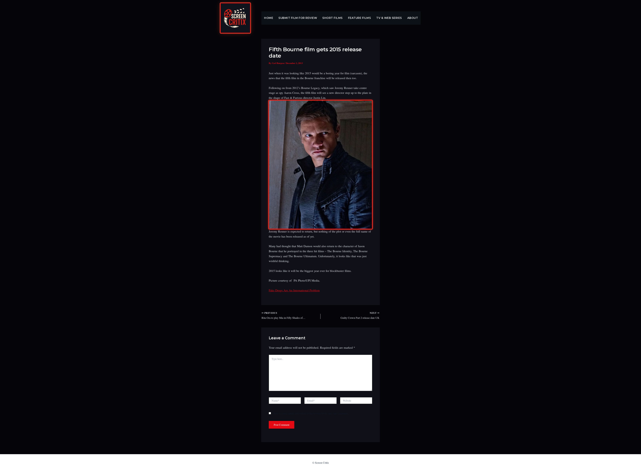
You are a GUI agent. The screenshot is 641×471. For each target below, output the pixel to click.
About (412, 18)
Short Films (332, 18)
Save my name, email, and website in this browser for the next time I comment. (311, 413)
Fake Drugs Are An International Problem (294, 290)
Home (268, 18)
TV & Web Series (389, 18)
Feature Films (359, 18)
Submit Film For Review (297, 18)
